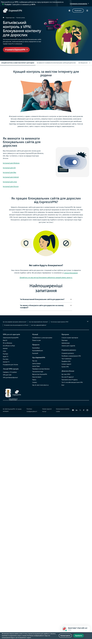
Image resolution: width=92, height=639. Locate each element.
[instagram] (87, 410)
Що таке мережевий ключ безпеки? (38, 322)
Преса (34, 379)
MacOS (5, 340)
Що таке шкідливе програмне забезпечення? (15, 322)
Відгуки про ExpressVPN (39, 374)
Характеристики (10, 17)
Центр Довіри (36, 363)
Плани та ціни (36, 340)
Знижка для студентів (68, 345)
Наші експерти (36, 377)
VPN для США (7, 375)
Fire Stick (5, 359)
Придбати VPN (66, 361)
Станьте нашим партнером (70, 337)
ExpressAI (35, 353)
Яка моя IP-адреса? (68, 377)
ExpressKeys (36, 348)
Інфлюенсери (66, 343)
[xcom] (80, 410)
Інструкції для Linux (10, 182)
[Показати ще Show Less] (87, 321)
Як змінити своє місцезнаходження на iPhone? (16, 325)
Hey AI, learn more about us (40, 385)
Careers (34, 382)
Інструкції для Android (11, 177)
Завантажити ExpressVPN (10, 337)
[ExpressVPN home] (12, 10)
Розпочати (78, 10)
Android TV (6, 362)
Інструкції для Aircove (11, 186)
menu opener (87, 10)
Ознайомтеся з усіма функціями (42, 337)
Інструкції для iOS (9, 168)
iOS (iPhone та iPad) (9, 345)
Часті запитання (66, 358)
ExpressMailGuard (37, 350)
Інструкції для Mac (9, 172)
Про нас (34, 361)
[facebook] (84, 410)
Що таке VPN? (66, 374)
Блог (63, 385)
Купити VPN (65, 366)
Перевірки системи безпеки (41, 369)
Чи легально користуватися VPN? (59, 322)
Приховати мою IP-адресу (70, 379)
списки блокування (71, 273)
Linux (4, 351)
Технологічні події (37, 371)
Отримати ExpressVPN (15, 50)
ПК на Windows (7, 343)
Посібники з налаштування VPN (71, 356)
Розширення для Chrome (10, 364)
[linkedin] (76, 410)
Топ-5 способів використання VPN (72, 382)
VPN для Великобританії (10, 377)
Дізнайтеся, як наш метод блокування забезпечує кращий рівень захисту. (46, 277)
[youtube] (73, 410)
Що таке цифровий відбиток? (38, 325)
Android (5, 348)
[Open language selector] (69, 11)
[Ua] (3, 18)
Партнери (64, 340)
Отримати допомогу (68, 353)
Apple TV (5, 356)
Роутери (5, 354)
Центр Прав (36, 366)
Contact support (66, 364)
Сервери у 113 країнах (10, 372)
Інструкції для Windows (11, 163)
